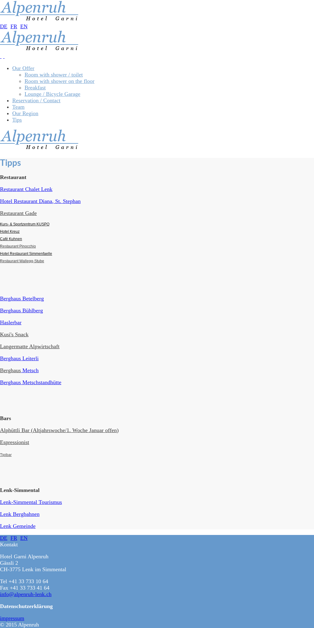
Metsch (30, 370)
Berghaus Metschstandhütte (30, 382)
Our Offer (23, 68)
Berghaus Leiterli (19, 358)
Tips (17, 120)
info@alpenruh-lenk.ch (26, 594)
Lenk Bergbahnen (20, 514)
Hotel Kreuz (10, 231)
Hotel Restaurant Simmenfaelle (26, 254)
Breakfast (35, 87)
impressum (12, 618)
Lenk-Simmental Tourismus (31, 502)
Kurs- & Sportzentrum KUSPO (24, 224)
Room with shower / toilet (54, 75)
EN (24, 26)
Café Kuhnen (11, 239)
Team (18, 107)
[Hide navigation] (4, 56)
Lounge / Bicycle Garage (52, 94)
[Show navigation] (1, 56)
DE (3, 26)
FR (13, 26)
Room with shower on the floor (59, 81)
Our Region (25, 113)
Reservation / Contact (36, 100)
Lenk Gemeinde (18, 526)
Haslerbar (10, 322)
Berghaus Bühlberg (21, 310)
